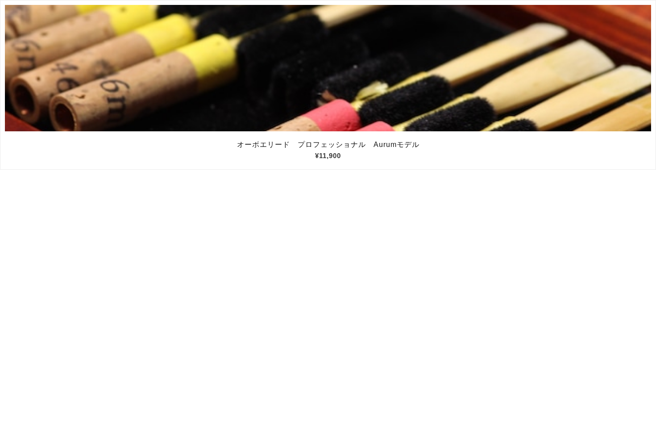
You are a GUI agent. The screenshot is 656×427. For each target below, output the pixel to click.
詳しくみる (328, 68)
